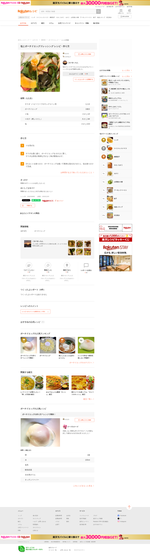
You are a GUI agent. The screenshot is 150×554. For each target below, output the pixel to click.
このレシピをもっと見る (82, 486)
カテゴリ (34, 23)
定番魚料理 (58, 518)
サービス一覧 (53, 550)
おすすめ (23, 23)
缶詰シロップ (101, 17)
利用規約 (35, 524)
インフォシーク (99, 6)
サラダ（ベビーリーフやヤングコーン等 (41, 104)
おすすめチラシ (120, 6)
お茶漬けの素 (75, 17)
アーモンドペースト (86, 17)
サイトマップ (37, 518)
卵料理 (43, 40)
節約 (67, 521)
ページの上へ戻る (129, 507)
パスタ (57, 521)
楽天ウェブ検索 (97, 518)
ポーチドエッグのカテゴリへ (80, 363)
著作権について (66, 541)
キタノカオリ (60, 17)
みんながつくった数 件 (78, 74)
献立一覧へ (87, 399)
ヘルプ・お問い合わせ (39, 521)
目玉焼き (109, 17)
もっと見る (126, 70)
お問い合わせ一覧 (65, 550)
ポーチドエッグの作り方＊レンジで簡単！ (39, 414)
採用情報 (75, 541)
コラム (51, 23)
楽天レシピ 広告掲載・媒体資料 (88, 541)
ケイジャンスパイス (42, 17)
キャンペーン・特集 (82, 23)
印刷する (29, 205)
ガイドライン (37, 527)
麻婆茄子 (52, 17)
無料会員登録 (125, 16)
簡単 (67, 518)
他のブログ (59, 201)
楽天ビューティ (84, 521)
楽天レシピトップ (23, 40)
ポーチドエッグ (54, 40)
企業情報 (46, 541)
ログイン (129, 13)
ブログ (95, 515)
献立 (42, 23)
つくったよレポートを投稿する (84, 79)
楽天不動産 (83, 518)
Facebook (123, 515)
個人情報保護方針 (55, 541)
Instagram (123, 521)
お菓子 (57, 524)
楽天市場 (129, 6)
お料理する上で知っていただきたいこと (76, 172)
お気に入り (121, 13)
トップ (20, 515)
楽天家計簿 (110, 6)
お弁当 (68, 515)
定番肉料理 (58, 515)
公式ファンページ (64, 23)
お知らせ (35, 530)
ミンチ (33, 17)
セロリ (68, 17)
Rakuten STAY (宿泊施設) (100, 521)
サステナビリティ (79, 550)
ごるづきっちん (38, 241)
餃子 (94, 17)
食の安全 (96, 23)
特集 (19, 530)
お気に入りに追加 (85, 54)
